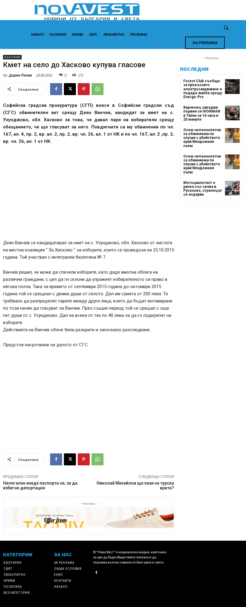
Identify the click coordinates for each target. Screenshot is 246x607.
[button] (225, 27)
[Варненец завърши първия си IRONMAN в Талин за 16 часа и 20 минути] (232, 113)
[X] (70, 89)
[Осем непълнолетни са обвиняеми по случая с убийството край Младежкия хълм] (232, 135)
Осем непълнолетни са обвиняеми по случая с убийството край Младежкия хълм (202, 138)
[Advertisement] (88, 195)
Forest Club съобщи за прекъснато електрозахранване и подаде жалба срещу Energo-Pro (202, 89)
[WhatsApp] (98, 89)
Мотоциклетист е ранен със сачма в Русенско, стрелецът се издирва (202, 189)
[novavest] (138, 11)
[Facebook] (56, 89)
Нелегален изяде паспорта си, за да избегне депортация (40, 486)
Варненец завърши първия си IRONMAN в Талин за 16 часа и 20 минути (201, 113)
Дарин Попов (20, 75)
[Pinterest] (84, 89)
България (12, 57)
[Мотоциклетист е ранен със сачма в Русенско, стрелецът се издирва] (232, 188)
